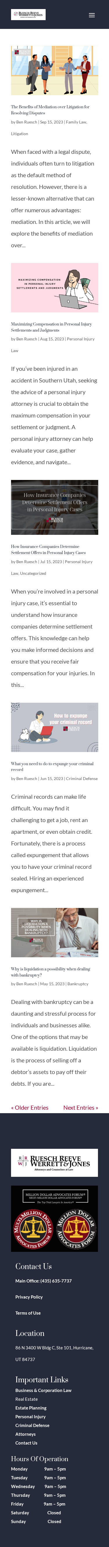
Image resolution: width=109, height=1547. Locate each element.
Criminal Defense (82, 778)
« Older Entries (30, 1107)
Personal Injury (30, 1416)
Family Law (76, 121)
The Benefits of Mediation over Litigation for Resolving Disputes (50, 110)
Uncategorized (33, 573)
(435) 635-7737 (56, 1280)
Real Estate (26, 1399)
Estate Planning (31, 1407)
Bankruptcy (77, 983)
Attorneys (25, 1434)
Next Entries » (80, 1107)
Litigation (19, 133)
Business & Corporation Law (43, 1390)
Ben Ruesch (26, 121)
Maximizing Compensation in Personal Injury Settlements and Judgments (51, 327)
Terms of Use (28, 1312)
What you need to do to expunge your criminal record (52, 766)
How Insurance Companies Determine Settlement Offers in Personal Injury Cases (48, 549)
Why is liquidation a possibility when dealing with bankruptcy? (50, 972)
